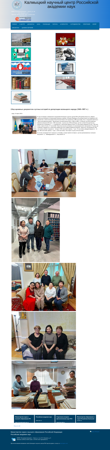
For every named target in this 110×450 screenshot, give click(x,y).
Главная (14, 24)
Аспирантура (64, 24)
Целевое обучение (27, 27)
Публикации (46, 24)
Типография (86, 24)
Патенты (55, 24)
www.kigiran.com (64, 443)
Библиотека (15, 27)
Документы (30, 24)
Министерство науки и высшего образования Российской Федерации (36, 432)
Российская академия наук (21, 434)
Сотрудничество (75, 24)
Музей (94, 24)
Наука (38, 24)
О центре (22, 24)
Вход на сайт (17, 426)
